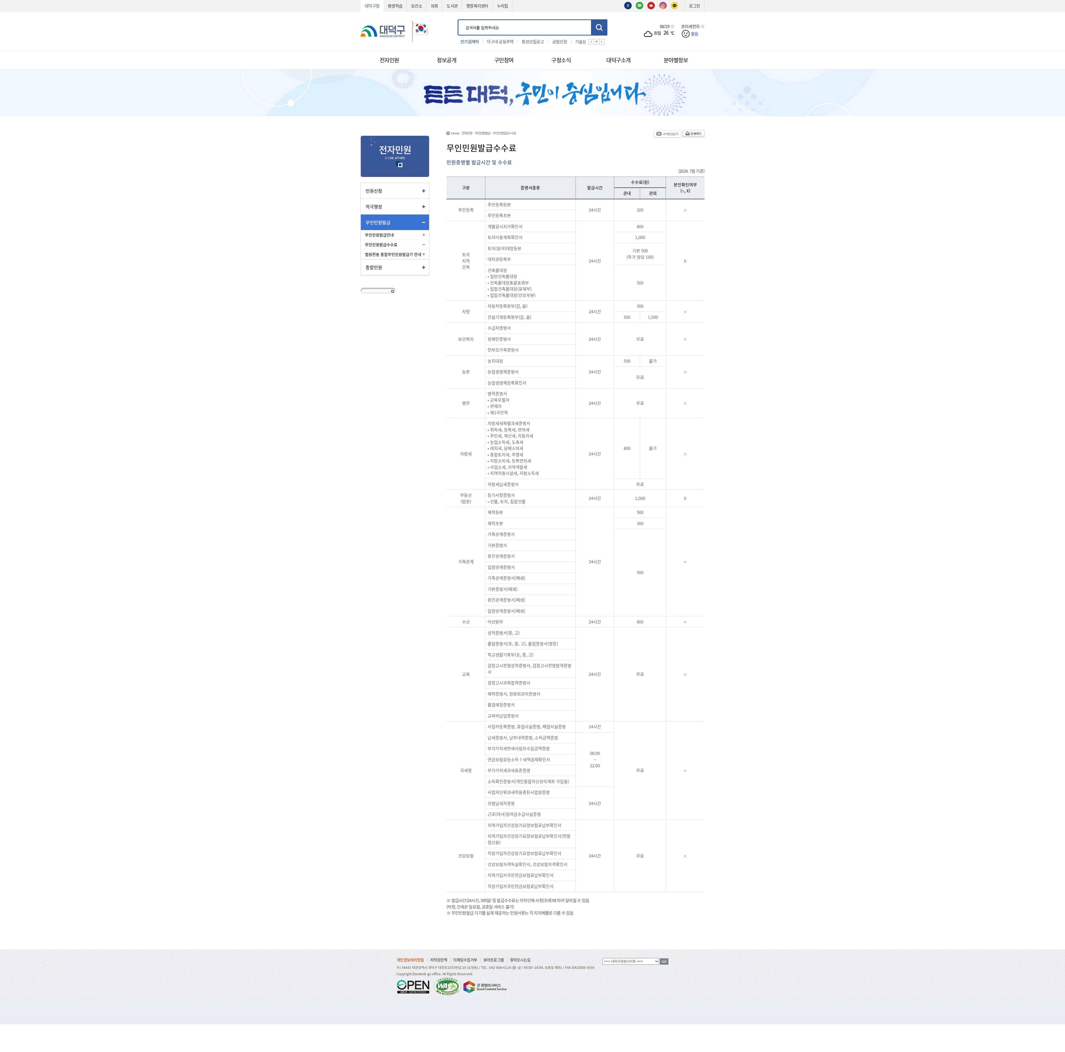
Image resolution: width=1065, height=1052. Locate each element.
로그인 (694, 6)
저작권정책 (438, 959)
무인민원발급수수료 (381, 244)
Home (455, 133)
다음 (602, 41)
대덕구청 (372, 6)
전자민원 (467, 133)
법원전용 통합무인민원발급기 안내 (393, 254)
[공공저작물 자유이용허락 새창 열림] (415, 986)
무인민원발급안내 (379, 235)
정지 (596, 41)
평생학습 (395, 6)
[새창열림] (627, 5)
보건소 (416, 6)
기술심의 (547, 41)
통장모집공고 (498, 41)
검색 (599, 27)
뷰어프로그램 (493, 959)
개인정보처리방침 (410, 959)
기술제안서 (572, 41)
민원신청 (374, 190)
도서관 (452, 6)
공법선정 (524, 41)
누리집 (502, 6)
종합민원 (374, 267)
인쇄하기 (696, 133)
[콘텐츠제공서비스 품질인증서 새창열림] (484, 986)
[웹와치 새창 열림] (447, 986)
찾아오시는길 (520, 959)
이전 (591, 41)
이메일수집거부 (465, 959)
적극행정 (374, 206)
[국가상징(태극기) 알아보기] (420, 31)
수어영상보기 (670, 134)
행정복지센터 (477, 6)
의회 (434, 6)
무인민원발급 (378, 222)
